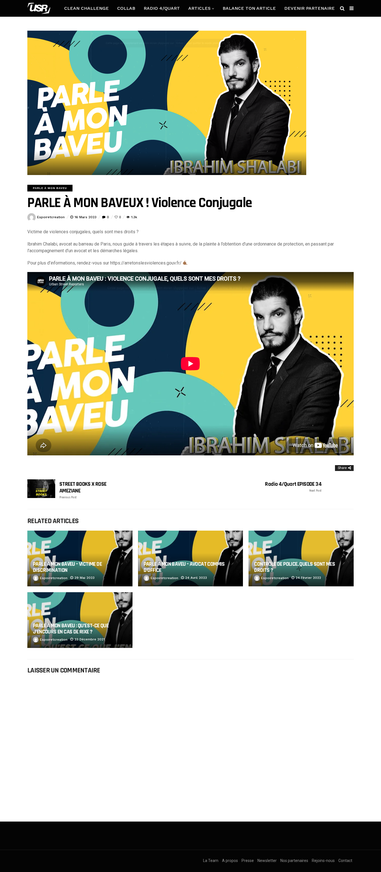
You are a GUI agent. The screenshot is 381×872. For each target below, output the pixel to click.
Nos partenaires (294, 860)
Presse (248, 860)
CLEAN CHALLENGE (86, 8)
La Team (210, 860)
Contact (345, 860)
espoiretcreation (51, 217)
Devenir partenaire (309, 8)
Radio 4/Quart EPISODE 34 (293, 487)
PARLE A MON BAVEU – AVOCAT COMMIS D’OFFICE (184, 567)
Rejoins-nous (323, 860)
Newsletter (267, 860)
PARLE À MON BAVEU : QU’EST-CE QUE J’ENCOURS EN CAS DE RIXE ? (70, 628)
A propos (230, 860)
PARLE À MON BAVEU (50, 188)
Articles (199, 8)
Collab (126, 8)
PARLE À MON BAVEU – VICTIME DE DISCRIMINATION (67, 567)
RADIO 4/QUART (162, 8)
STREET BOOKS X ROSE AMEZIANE (83, 490)
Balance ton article (249, 8)
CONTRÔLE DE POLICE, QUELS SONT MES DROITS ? (294, 567)
